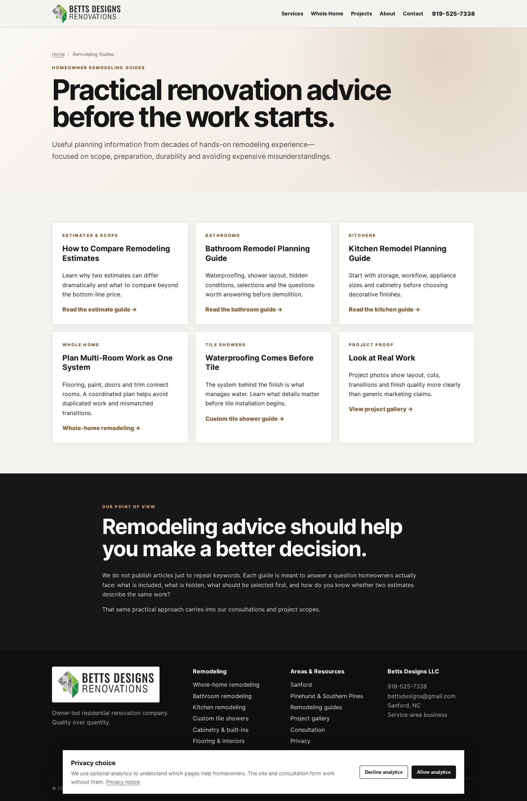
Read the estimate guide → (99, 309)
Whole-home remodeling (226, 684)
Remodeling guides (316, 707)
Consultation (307, 729)
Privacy (300, 740)
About (387, 13)
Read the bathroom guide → (244, 309)
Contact (413, 13)
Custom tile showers (220, 718)
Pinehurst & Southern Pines (326, 696)
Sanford (301, 684)
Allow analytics (434, 772)
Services (292, 13)
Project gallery (310, 718)
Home (58, 54)
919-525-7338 (453, 13)
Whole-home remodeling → (101, 428)
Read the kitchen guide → (384, 309)
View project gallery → (381, 409)
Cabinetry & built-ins (220, 729)
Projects (361, 13)
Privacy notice (123, 782)
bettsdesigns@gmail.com (422, 696)
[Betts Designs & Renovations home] (114, 13)
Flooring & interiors (218, 740)
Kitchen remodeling (219, 707)
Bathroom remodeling (222, 696)
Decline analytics (384, 772)
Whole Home (327, 13)
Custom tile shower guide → (244, 418)
